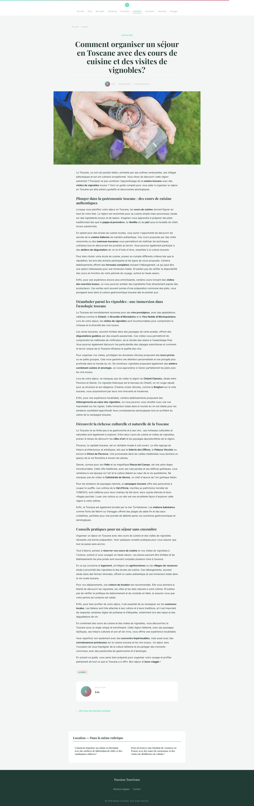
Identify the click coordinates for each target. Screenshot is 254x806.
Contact (137, 789)
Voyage (173, 11)
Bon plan (100, 11)
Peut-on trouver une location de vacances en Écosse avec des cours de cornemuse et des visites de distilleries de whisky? (153, 751)
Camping (112, 11)
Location (137, 11)
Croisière (124, 11)
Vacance (162, 11)
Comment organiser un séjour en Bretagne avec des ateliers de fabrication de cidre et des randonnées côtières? (98, 751)
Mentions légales (121, 789)
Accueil (80, 11)
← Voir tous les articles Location (93, 710)
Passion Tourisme (127, 779)
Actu (90, 11)
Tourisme (149, 11)
